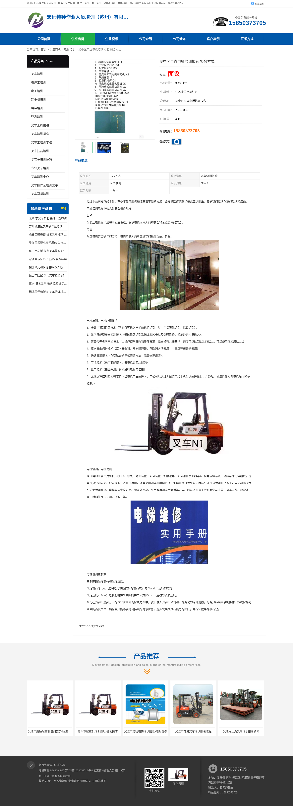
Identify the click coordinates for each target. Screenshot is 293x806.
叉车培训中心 (40, 176)
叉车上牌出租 (40, 125)
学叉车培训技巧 (41, 159)
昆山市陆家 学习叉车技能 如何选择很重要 (48, 275)
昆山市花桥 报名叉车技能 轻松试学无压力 (48, 250)
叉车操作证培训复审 (44, 185)
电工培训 (37, 91)
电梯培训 (69, 49)
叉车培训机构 (40, 133)
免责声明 (74, 780)
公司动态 (179, 39)
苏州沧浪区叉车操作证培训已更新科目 (48, 226)
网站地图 (100, 780)
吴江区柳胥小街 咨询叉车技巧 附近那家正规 (48, 242)
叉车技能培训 (40, 151)
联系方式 (247, 39)
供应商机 (77, 39)
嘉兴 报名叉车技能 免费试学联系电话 (48, 283)
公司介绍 (145, 39)
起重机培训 (38, 99)
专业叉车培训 (40, 168)
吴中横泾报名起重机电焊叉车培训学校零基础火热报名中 (254, 731)
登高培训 (37, 116)
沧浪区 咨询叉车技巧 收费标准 (48, 259)
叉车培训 (37, 74)
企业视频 (111, 39)
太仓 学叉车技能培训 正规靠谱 (48, 218)
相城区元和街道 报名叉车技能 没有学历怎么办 (48, 267)
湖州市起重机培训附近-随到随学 (50, 731)
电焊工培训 (38, 82)
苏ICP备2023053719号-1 (79, 770)
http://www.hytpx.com (91, 625)
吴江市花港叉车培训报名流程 (145, 731)
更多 (64, 208)
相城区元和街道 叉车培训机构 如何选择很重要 (48, 291)
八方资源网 (61, 780)
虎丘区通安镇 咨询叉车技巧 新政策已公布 (48, 234)
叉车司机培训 (40, 193)
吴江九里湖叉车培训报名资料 (193, 731)
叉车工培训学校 (41, 142)
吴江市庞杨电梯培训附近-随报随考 (97, 731)
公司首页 (43, 39)
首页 (43, 49)
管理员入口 (87, 780)
